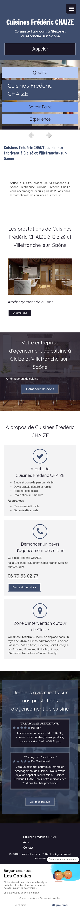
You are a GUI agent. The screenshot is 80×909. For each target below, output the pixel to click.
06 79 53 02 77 (23, 576)
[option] (40, 95)
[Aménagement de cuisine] (40, 276)
